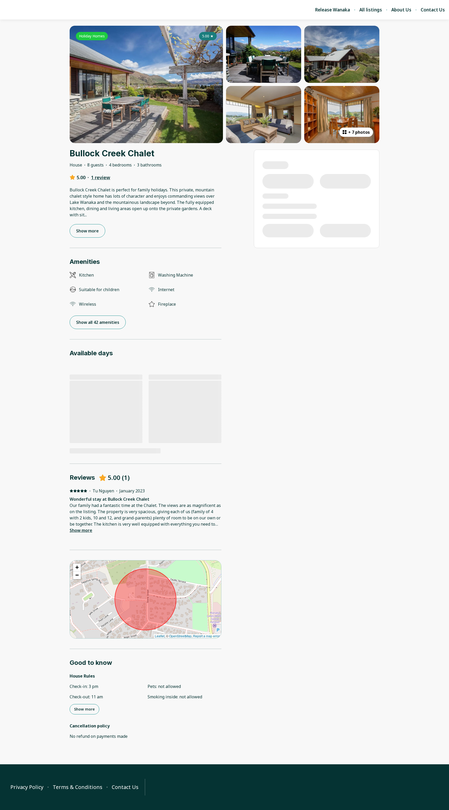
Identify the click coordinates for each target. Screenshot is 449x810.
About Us (401, 9)
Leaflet (159, 636)
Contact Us (433, 9)
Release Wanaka (332, 9)
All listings (370, 9)
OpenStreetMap (180, 636)
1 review (100, 177)
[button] (77, 567)
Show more (81, 530)
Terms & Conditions (77, 787)
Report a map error (206, 636)
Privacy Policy (26, 787)
